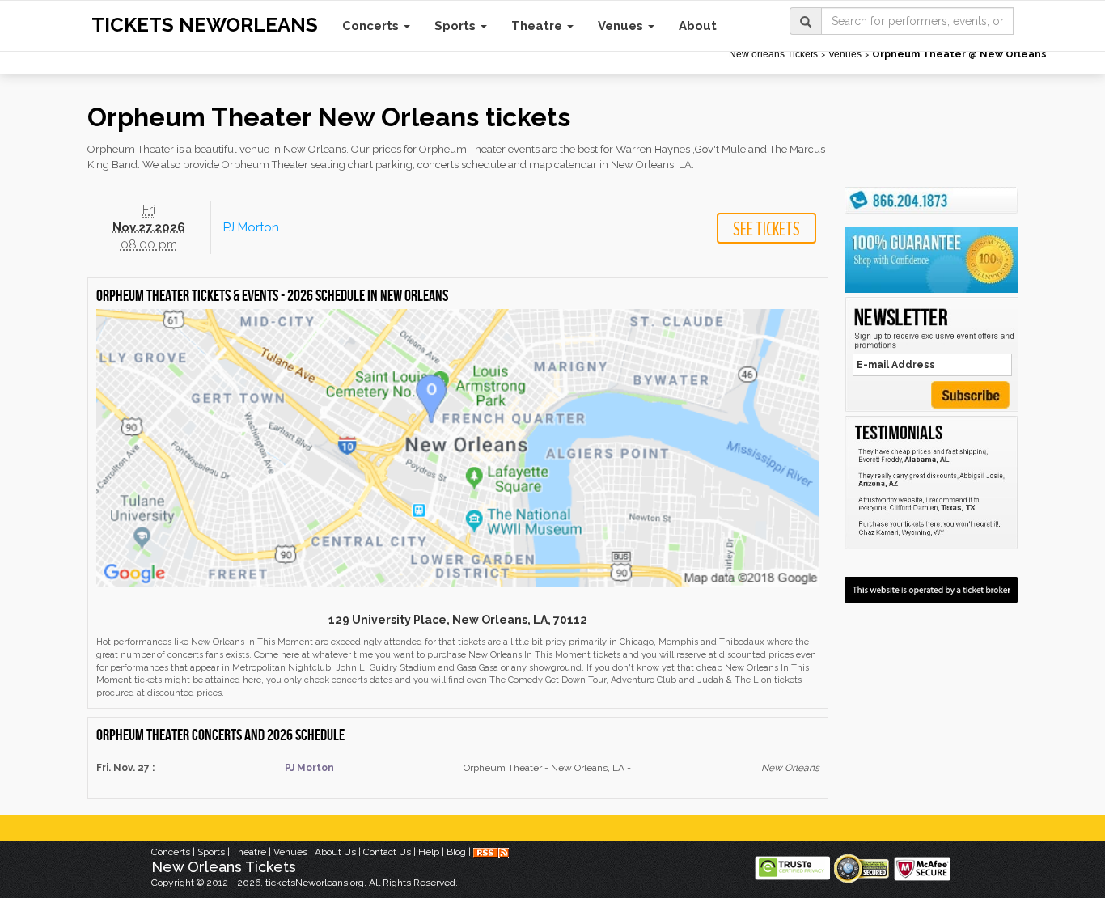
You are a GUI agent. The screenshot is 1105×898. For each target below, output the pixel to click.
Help (428, 852)
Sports (456, 26)
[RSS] (491, 852)
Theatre (538, 26)
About (698, 26)
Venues (622, 26)
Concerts (372, 26)
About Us (335, 852)
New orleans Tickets (773, 54)
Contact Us (387, 852)
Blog (456, 852)
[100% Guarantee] (931, 259)
